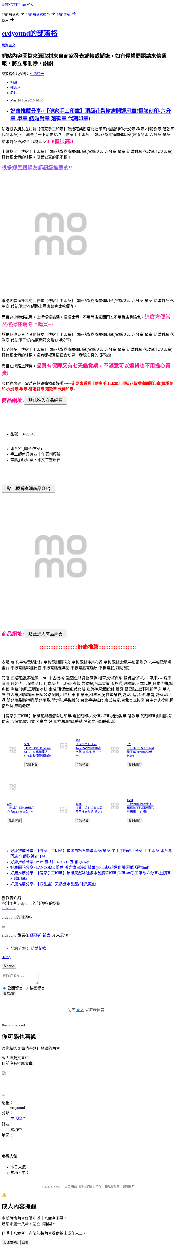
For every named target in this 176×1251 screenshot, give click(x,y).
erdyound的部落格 (30, 33)
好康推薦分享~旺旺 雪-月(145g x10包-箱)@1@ (49, 862)
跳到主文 (8, 45)
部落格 (15, 87)
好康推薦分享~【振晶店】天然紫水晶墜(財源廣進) (53, 884)
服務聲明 (128, 1186)
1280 (79, 804)
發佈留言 (9, 993)
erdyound (9, 908)
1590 (130, 800)
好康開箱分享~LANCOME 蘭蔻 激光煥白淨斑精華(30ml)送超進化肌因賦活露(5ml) (79, 867)
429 (9, 804)
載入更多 (9, 966)
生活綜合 (37, 74)
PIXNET (56, 1186)
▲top (6, 957)
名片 (13, 93)
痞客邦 (36, 935)
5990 (27, 744)
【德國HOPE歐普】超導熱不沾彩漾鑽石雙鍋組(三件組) (140, 807)
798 (78, 740)
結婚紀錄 (38, 948)
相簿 (13, 82)
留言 (46, 935)
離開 (25, 1242)
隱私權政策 (112, 1186)
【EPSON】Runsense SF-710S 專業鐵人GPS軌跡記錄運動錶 (37, 751)
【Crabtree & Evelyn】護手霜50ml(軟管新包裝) (140, 751)
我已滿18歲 (10, 1242)
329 (129, 744)
